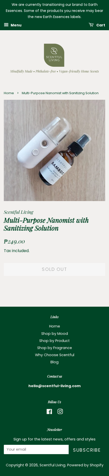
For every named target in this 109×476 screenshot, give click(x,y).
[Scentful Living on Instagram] (60, 412)
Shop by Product (54, 340)
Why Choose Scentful (54, 354)
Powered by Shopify (85, 465)
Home (9, 93)
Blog (54, 362)
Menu (16, 25)
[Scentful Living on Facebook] (49, 412)
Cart (100, 25)
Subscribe (87, 450)
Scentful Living (52, 465)
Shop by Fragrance (54, 347)
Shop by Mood (54, 333)
